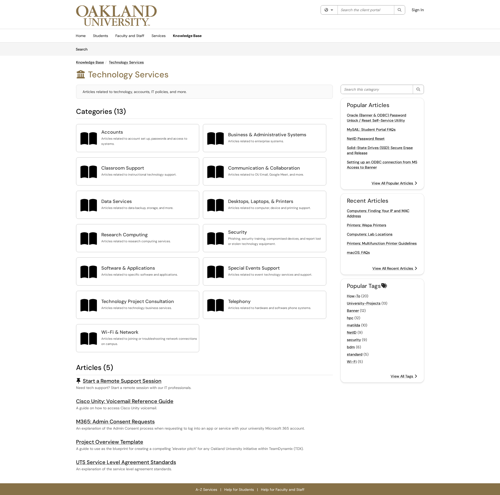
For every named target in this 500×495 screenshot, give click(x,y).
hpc (350, 317)
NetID (352, 332)
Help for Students (239, 489)
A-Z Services (206, 489)
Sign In (418, 10)
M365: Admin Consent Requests (115, 421)
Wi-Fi (352, 361)
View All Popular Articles (393, 183)
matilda (353, 325)
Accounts (112, 132)
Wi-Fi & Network (119, 332)
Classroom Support (122, 168)
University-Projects (363, 303)
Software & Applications (128, 268)
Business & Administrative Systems (267, 135)
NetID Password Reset (366, 138)
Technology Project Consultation (137, 301)
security (354, 339)
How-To (353, 296)
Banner (353, 310)
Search (83, 49)
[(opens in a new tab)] (116, 15)
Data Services (116, 201)
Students (100, 35)
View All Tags (402, 376)
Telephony (239, 301)
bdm (351, 347)
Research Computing (124, 235)
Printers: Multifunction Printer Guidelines (382, 243)
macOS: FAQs (358, 252)
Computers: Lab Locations (369, 234)
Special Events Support (254, 268)
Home (81, 35)
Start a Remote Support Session (122, 381)
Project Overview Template (109, 441)
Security (237, 232)
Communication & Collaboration (264, 168)
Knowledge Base (187, 35)
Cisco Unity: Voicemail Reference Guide (124, 401)
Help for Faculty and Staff (282, 489)
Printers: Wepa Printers (366, 225)
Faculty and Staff (129, 35)
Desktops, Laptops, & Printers (260, 201)
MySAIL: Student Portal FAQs (371, 129)
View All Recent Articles (393, 268)
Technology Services (126, 62)
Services (159, 35)
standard (354, 354)
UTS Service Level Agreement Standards (126, 462)
